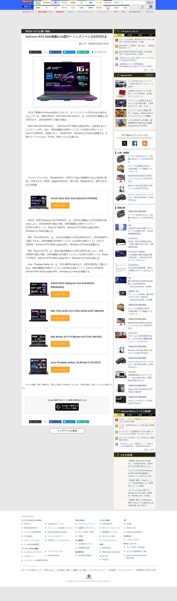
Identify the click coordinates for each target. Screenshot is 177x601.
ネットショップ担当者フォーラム (60, 528)
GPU (116, 12)
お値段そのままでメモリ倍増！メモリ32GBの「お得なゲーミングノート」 (140, 93)
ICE (125, 520)
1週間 (140, 35)
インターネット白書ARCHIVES (36, 560)
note (84, 52)
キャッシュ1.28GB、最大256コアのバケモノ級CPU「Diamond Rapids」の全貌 (140, 297)
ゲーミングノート (103, 12)
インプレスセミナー (55, 536)
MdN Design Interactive (111, 552)
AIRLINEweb (107, 524)
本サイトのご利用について (31, 570)
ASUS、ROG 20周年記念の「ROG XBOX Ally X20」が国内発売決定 (140, 244)
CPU (123, 12)
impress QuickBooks (134, 532)
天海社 (129, 524)
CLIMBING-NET (84, 548)
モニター (71, 12)
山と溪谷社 (79, 540)
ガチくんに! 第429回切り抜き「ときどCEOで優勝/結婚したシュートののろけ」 (140, 339)
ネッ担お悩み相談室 (31, 544)
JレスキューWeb (108, 536)
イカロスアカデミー (109, 540)
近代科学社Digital (84, 555)
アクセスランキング (129, 31)
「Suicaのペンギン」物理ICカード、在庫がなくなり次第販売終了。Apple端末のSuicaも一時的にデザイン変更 (136, 446)
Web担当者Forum (30, 528)
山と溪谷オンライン (85, 544)
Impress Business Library (57, 532)
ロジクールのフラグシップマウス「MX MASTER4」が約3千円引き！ (140, 197)
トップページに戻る (67, 431)
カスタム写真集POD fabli (137, 551)
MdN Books (106, 548)
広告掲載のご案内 (63, 570)
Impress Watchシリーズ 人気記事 (136, 411)
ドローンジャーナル (31, 540)
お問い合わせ (49, 570)
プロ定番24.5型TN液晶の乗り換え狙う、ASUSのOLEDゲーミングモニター (140, 257)
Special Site (126, 75)
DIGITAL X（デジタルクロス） (59, 540)
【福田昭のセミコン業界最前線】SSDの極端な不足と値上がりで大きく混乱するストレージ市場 (136, 66)
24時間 (129, 35)
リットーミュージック (86, 524)
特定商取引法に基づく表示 (146, 570)
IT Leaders (28, 536)
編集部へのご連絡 (79, 570)
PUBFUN (127, 536)
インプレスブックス (55, 551)
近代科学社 (79, 552)
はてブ (71, 52)
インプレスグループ (125, 570)
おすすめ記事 (126, 455)
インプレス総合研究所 (32, 532)
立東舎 (80, 536)
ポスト (37, 52)
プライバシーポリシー (97, 570)
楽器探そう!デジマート (86, 528)
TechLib (105, 560)
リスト (45, 52)
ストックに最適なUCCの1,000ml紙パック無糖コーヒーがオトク (140, 169)
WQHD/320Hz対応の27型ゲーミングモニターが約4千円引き (140, 178)
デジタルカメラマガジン (33, 552)
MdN (101, 544)
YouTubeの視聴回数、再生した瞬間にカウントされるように (140, 270)
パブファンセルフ (133, 540)
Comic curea (131, 528)
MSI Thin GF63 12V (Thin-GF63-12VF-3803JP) (77, 311)
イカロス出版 (105, 520)
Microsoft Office (134, 12)
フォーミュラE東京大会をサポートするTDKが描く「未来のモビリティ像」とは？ (140, 103)
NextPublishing (53, 555)
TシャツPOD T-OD (85, 532)
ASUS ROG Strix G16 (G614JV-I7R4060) (74, 198)
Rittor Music (80, 520)
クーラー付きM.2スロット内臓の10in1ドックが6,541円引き (140, 159)
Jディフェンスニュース (111, 528)
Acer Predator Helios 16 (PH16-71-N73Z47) (76, 362)
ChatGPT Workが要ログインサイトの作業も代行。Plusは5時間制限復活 (140, 231)
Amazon (49, 112)
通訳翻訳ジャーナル (109, 532)
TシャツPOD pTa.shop (136, 547)
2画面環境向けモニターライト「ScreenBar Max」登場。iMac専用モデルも (140, 378)
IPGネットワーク (130, 544)
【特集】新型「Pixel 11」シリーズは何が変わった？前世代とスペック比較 (140, 483)
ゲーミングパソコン (85, 12)
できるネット (29, 556)
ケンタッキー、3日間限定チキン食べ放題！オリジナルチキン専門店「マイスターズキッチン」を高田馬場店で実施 (136, 434)
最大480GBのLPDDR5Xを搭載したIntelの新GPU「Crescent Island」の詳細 (140, 284)
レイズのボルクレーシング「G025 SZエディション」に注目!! (140, 84)
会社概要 (112, 570)
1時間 (119, 35)
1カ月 (150, 35)
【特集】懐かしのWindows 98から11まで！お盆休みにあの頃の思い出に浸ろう (140, 503)
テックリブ (104, 556)
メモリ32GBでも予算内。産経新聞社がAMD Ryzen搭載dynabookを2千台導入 (140, 123)
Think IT (27, 524)
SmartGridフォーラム (56, 524)
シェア (57, 52)
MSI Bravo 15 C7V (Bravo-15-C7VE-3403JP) (76, 336)
